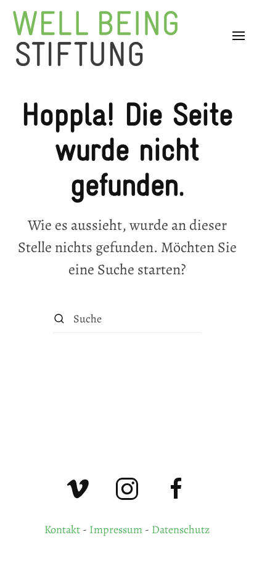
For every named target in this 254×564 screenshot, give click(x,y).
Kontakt (62, 529)
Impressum (115, 529)
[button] (238, 36)
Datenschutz (181, 529)
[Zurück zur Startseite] (101, 36)
